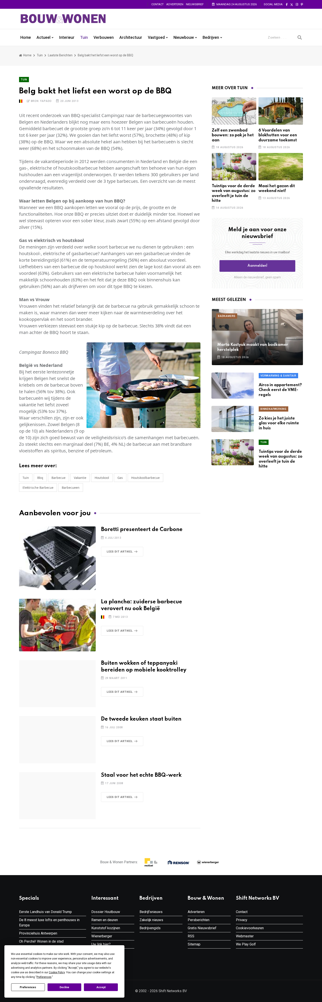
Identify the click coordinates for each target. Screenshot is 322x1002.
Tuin (84, 37)
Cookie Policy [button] (57, 972)
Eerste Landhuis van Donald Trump (45, 912)
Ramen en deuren (104, 920)
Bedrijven (211, 37)
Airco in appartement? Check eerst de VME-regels (280, 390)
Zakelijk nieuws (151, 920)
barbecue (58, 478)
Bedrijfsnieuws (151, 912)
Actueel (43, 37)
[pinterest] (302, 4)
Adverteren (174, 4)
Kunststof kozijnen (105, 928)
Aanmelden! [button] (257, 266)
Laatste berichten (60, 55)
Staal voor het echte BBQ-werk (141, 775)
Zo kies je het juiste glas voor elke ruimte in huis (279, 423)
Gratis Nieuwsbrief (202, 928)
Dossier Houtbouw (105, 912)
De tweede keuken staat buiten (141, 719)
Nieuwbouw (183, 37)
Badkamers (226, 316)
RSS (191, 936)
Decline (64, 987)
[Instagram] (297, 4)
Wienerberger (101, 936)
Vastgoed (156, 37)
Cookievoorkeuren (250, 928)
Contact (157, 4)
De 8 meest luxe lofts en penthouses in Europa (49, 922)
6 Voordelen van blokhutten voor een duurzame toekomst (277, 135)
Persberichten (198, 920)
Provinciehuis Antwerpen (38, 933)
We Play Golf (246, 944)
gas (120, 478)
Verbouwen (104, 37)
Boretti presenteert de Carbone (141, 529)
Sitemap (194, 944)
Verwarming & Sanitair (278, 375)
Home (25, 37)
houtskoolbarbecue (145, 478)
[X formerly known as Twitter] (291, 4)
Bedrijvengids (150, 928)
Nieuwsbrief (195, 4)
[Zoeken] (299, 37)
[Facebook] (287, 4)
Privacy (241, 920)
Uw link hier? (101, 944)
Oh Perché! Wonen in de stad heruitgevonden (41, 944)
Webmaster (245, 936)
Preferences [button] (44, 977)
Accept (101, 987)
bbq (40, 478)
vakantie (80, 478)
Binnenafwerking (273, 408)
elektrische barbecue (38, 487)
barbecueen (71, 487)
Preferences (28, 987)
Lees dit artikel (120, 551)
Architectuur (130, 37)
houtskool (102, 478)
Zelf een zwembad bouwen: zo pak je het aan (233, 135)
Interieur (66, 37)
